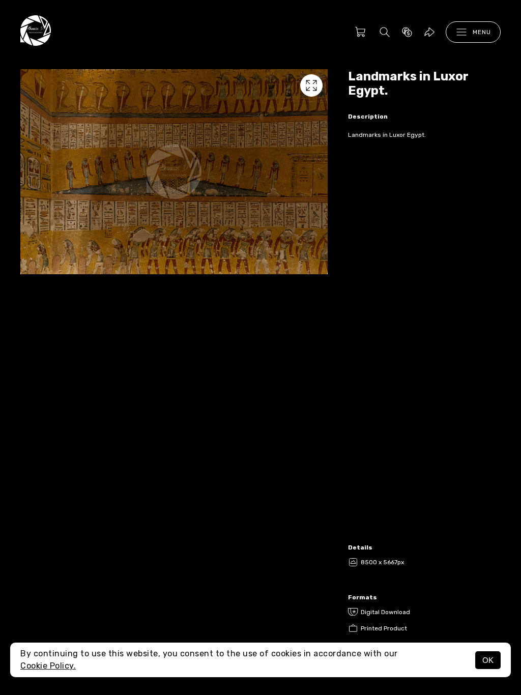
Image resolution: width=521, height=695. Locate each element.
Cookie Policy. (48, 666)
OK (488, 660)
